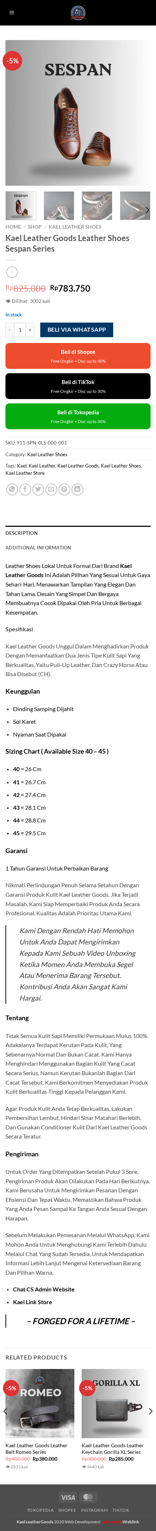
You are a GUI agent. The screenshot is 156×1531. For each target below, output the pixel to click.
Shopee (67, 1510)
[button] (12, 13)
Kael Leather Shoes (75, 227)
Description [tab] (21, 533)
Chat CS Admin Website (44, 1289)
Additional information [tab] (38, 548)
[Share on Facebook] (25, 490)
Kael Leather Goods (78, 466)
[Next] (138, 112)
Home (13, 227)
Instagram (94, 1510)
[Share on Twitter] (38, 490)
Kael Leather (42, 466)
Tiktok (121, 1510)
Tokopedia (40, 1510)
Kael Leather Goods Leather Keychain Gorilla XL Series (113, 1449)
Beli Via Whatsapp (77, 329)
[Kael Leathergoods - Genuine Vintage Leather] (78, 13)
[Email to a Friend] (51, 490)
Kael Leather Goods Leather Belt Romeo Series (36, 1449)
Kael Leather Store (25, 473)
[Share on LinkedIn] (77, 490)
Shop (35, 227)
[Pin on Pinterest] (64, 490)
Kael (21, 466)
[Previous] (17, 112)
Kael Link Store (32, 1301)
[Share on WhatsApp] (12, 490)
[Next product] (11, 272)
